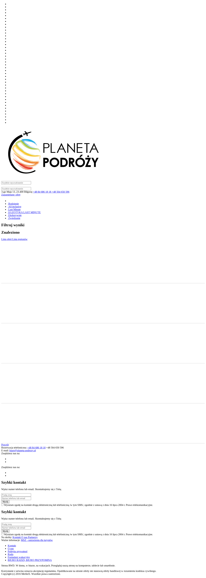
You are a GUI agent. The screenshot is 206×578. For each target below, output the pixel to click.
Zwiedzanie (14, 218)
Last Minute (14, 209)
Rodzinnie (13, 203)
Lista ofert (6, 239)
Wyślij (5, 502)
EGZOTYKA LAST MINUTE (24, 212)
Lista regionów (20, 239)
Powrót (5, 444)
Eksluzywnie (15, 215)
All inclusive (14, 206)
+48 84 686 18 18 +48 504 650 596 (51, 191)
